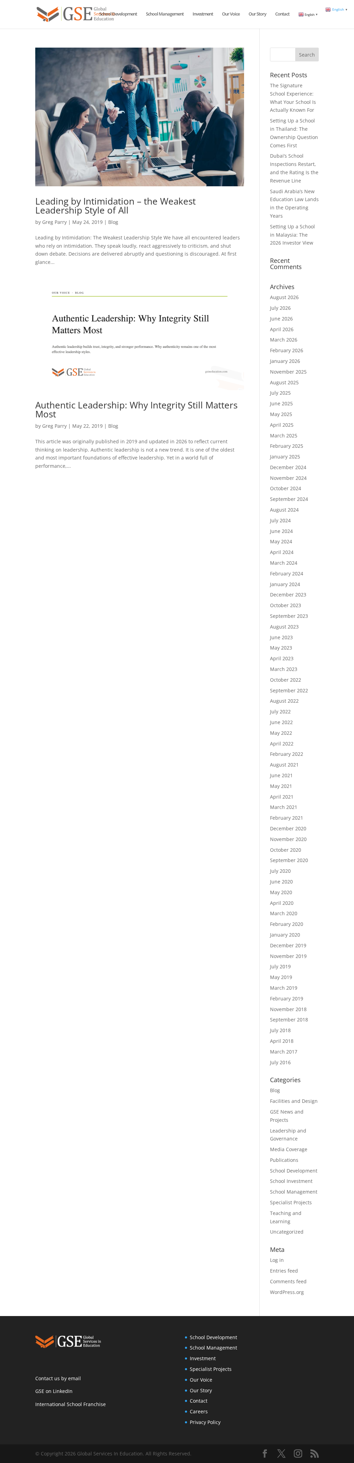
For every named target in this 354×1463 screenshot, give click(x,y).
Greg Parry (54, 222)
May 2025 (281, 414)
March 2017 (283, 1051)
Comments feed (288, 1281)
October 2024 (285, 488)
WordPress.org (287, 1292)
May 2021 (281, 786)
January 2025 (285, 456)
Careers (199, 1411)
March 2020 (283, 913)
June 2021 (281, 775)
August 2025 (284, 382)
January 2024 (285, 584)
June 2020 (281, 881)
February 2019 (286, 998)
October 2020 (285, 850)
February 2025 (286, 446)
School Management (165, 14)
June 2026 (281, 318)
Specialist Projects (291, 1202)
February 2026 (286, 350)
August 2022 (284, 701)
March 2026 (283, 339)
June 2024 (281, 531)
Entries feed (284, 1270)
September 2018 (289, 1019)
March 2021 (283, 807)
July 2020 (280, 871)
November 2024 (288, 478)
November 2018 (288, 1009)
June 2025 (281, 403)
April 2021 (282, 796)
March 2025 (283, 435)
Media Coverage (288, 1149)
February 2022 (286, 754)
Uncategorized (287, 1231)
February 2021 (286, 817)
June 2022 (281, 722)
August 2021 (284, 764)
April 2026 (282, 329)
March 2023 (283, 669)
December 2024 (288, 467)
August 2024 (284, 509)
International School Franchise (70, 1404)
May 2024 (281, 541)
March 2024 (283, 563)
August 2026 (284, 297)
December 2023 (288, 594)
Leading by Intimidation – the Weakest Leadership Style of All (115, 205)
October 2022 (285, 679)
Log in (277, 1260)
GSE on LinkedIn (54, 1391)
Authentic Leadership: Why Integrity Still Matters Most (136, 409)
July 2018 (280, 1030)
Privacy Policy (205, 1422)
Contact (282, 14)
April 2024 (282, 552)
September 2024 (289, 499)
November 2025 (288, 371)
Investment (203, 14)
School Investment (291, 1181)
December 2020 (288, 828)
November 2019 (288, 956)
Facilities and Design (294, 1101)
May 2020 (281, 892)
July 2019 (280, 966)
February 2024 (286, 573)
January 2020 (285, 934)
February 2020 (286, 924)
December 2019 (288, 945)
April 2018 (282, 1041)
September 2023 (289, 616)
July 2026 (280, 308)
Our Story (257, 14)
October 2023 (285, 605)
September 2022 (289, 690)
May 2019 (281, 977)
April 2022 (282, 743)
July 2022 (280, 711)
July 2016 (280, 1062)
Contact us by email (58, 1378)
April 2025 (282, 425)
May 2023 (281, 647)
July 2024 (280, 520)
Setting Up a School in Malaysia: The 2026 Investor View (292, 234)
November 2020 (288, 839)
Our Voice (231, 14)
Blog (113, 222)
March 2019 (283, 988)
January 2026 (285, 361)
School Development (118, 14)
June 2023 (281, 637)
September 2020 (289, 860)
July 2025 (280, 392)
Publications (284, 1160)
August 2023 (284, 626)
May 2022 (281, 733)
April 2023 (282, 658)
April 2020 (282, 903)
